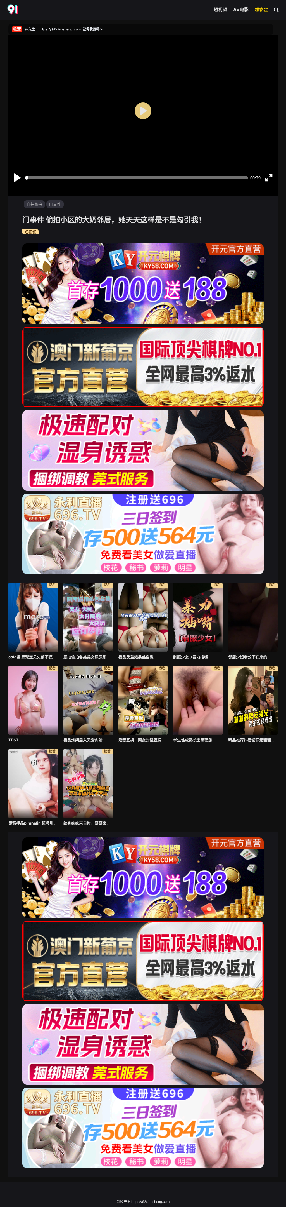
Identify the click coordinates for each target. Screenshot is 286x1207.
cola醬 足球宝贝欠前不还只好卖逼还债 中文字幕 (33, 656)
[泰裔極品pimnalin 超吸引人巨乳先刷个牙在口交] (33, 783)
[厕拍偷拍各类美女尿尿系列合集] (88, 617)
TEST (13, 740)
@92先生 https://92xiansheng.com (143, 1201)
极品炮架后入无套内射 (83, 740)
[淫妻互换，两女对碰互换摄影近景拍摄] (143, 700)
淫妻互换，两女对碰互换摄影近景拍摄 (143, 740)
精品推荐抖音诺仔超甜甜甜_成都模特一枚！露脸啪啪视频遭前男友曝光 (253, 740)
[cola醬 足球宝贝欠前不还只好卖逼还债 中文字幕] (33, 617)
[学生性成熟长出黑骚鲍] (198, 700)
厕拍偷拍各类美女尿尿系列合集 (88, 656)
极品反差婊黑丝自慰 (136, 656)
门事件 (55, 204)
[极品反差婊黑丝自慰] (143, 617)
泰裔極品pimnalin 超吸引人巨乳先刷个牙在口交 (33, 823)
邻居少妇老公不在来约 (247, 656)
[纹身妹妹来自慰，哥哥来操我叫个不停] (88, 783)
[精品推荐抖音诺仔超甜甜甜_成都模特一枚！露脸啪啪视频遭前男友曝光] (253, 700)
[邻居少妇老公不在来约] (253, 617)
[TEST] (33, 700)
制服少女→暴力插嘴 (190, 656)
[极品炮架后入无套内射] (88, 700)
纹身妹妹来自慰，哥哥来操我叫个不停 (88, 823)
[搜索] (276, 9)
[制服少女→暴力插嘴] (198, 617)
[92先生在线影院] (13, 10)
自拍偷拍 (34, 204)
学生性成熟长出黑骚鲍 (192, 740)
